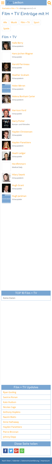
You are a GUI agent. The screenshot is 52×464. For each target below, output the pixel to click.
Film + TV (14, 8)
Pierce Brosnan (10, 431)
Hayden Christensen (22, 131)
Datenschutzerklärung (30, 460)
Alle (5, 22)
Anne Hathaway (11, 421)
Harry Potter (18, 121)
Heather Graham (20, 74)
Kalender (16, 460)
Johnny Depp (9, 436)
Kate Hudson (9, 402)
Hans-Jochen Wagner (22, 53)
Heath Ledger (19, 153)
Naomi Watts (9, 417)
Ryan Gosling (9, 392)
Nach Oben (6, 460)
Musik (14, 22)
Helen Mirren (18, 85)
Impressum (45, 460)
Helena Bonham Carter (23, 96)
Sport (36, 22)
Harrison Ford (19, 110)
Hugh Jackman (19, 196)
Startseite (6, 8)
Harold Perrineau (20, 64)
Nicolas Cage (9, 407)
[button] (5, 450)
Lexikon (15, 2)
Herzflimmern (19, 163)
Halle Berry (17, 42)
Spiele (6, 28)
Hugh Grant (18, 185)
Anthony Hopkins (11, 412)
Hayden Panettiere (21, 142)
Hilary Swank (18, 174)
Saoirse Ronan (10, 397)
